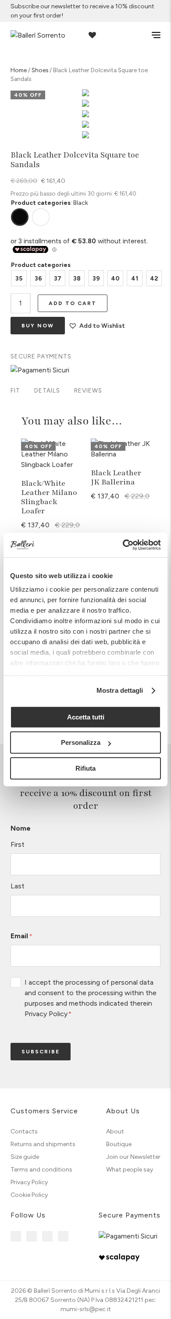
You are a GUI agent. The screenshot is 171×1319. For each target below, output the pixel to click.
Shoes (40, 70)
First (18, 844)
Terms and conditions (41, 1169)
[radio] (19, 278)
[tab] (15, 391)
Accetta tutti (85, 717)
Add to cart (72, 303)
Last (18, 886)
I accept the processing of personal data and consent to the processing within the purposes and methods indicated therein (91, 998)
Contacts (24, 1131)
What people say (129, 1169)
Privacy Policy (46, 1014)
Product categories (41, 265)
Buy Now (37, 326)
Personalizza (80, 742)
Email (21, 936)
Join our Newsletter (133, 1157)
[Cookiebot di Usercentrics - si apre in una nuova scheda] (123, 545)
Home (19, 70)
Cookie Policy (29, 1195)
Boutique (119, 1144)
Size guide (25, 1157)
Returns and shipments (43, 1144)
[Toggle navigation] (149, 35)
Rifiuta (85, 768)
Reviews (88, 390)
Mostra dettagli (119, 690)
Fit (15, 390)
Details (47, 390)
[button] (96, 325)
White (41, 217)
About (115, 1131)
